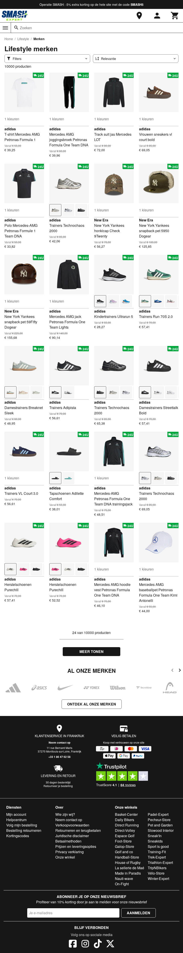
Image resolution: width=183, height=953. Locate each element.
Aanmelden (138, 912)
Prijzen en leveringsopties (75, 846)
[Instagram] (85, 944)
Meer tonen (91, 651)
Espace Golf (124, 835)
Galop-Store (124, 846)
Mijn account (16, 814)
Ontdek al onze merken (91, 704)
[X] (110, 944)
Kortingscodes (17, 835)
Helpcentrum (16, 819)
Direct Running (127, 825)
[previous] (172, 671)
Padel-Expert (158, 814)
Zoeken (26, 27)
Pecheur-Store (159, 819)
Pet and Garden (160, 825)
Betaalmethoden (68, 841)
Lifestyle (23, 39)
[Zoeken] (16, 27)
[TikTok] (97, 944)
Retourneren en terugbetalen (78, 830)
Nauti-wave (124, 878)
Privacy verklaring (69, 851)
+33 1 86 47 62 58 (59, 757)
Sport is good (158, 846)
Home (8, 39)
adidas (10, 128)
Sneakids (155, 841)
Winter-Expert (158, 878)
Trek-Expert (157, 857)
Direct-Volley (125, 830)
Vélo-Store (156, 873)
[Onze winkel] (139, 15)
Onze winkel (65, 857)
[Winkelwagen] (175, 15)
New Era (101, 220)
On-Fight (122, 883)
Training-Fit (157, 851)
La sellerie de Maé (129, 867)
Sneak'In (155, 835)
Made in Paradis (128, 873)
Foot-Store (123, 841)
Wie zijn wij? (65, 814)
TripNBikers (157, 867)
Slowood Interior (161, 830)
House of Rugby (128, 862)
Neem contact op (59, 742)
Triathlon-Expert (160, 862)
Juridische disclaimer (72, 835)
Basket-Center (126, 814)
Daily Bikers (124, 819)
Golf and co (124, 851)
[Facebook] (72, 944)
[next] (180, 671)
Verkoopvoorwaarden (72, 825)
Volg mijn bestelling (21, 825)
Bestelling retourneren (23, 830)
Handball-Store (127, 857)
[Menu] (5, 27)
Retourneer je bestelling (58, 786)
